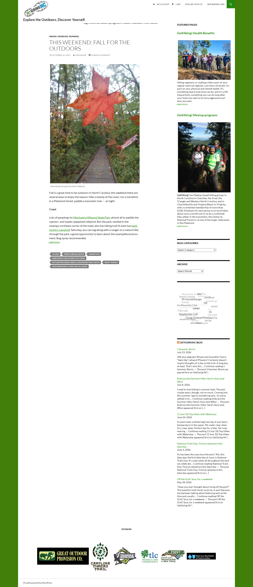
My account (163, 4)
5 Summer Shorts (186, 349)
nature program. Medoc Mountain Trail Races (76, 262)
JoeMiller (80, 55)
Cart (178, 4)
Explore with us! (194, 4)
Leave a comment (100, 55)
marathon (94, 254)
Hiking (53, 36)
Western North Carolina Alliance (69, 266)
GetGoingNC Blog (191, 342)
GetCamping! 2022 (215, 4)
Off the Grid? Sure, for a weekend (194, 479)
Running (74, 36)
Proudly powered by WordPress (37, 582)
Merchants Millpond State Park (91, 217)
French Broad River (74, 254)
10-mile (55, 254)
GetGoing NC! (36, 10)
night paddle (111, 262)
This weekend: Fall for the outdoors (89, 45)
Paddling (63, 36)
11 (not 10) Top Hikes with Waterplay (197, 414)
